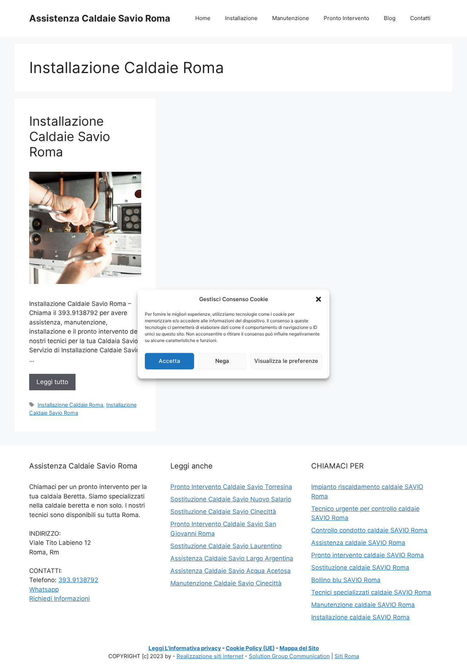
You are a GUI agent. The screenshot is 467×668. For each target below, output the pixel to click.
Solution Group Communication (289, 656)
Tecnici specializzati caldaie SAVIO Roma (371, 592)
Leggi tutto (52, 382)
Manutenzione (290, 18)
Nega (222, 360)
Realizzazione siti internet (210, 656)
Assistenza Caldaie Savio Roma (99, 18)
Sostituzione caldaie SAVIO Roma (360, 567)
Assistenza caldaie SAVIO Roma (358, 542)
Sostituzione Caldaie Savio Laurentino (226, 546)
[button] (318, 299)
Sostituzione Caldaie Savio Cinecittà (223, 511)
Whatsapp (44, 589)
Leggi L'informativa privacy (184, 648)
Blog (389, 18)
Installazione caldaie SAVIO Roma (360, 617)
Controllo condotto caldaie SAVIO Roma (369, 530)
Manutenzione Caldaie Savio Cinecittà (226, 583)
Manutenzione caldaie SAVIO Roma (363, 604)
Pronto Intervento (346, 18)
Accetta (169, 360)
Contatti (420, 18)
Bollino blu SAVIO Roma (346, 580)
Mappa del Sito (299, 648)
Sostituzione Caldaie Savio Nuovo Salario (230, 499)
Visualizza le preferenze (286, 360)
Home (203, 18)
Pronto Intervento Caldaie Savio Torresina (231, 486)
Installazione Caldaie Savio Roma (69, 136)
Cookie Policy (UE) (250, 648)
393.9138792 (78, 580)
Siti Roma (347, 656)
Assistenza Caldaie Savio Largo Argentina (231, 558)
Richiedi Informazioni (59, 598)
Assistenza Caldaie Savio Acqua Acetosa (230, 570)
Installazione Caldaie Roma (70, 405)
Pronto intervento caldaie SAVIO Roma (367, 555)
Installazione (241, 18)
